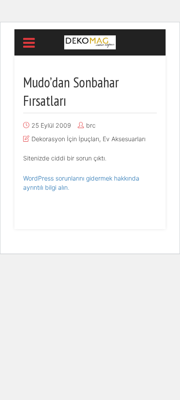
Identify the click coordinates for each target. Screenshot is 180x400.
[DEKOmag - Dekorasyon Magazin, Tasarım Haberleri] (89, 41)
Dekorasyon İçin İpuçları (65, 139)
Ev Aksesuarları (124, 139)
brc (91, 125)
